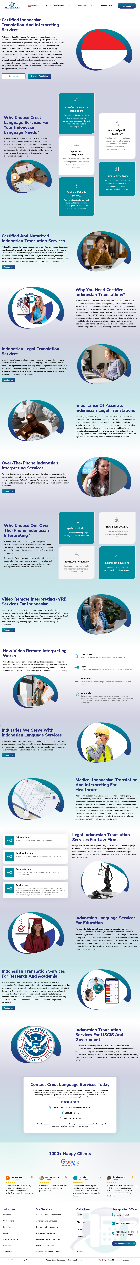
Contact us (13, 76)
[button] (3, 1186)
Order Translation (40, 76)
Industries (82, 5)
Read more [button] (43, 1196)
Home (48, 5)
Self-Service (59, 5)
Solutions (71, 5)
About (91, 5)
